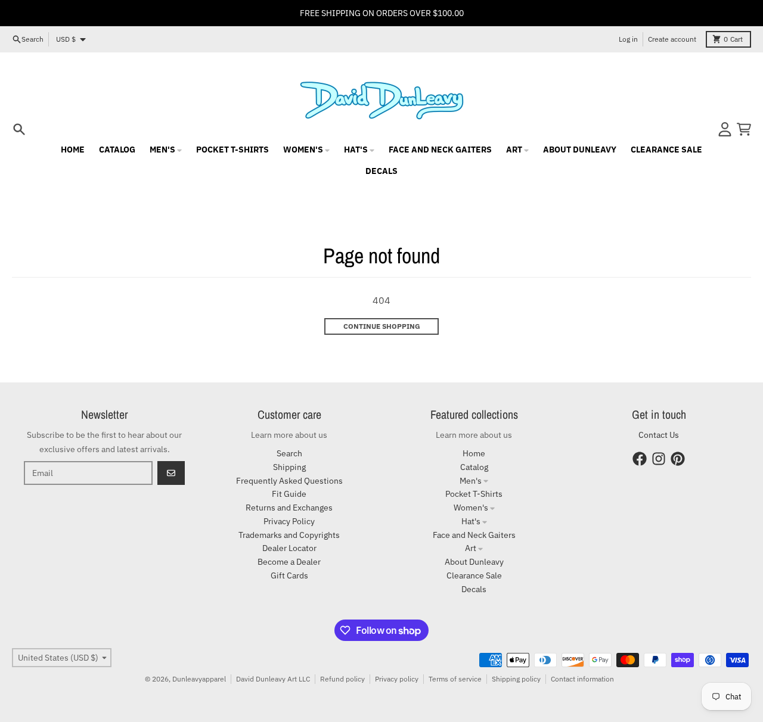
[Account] (725, 129)
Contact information (582, 678)
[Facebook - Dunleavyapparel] (639, 459)
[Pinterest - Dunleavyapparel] (678, 459)
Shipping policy (516, 678)
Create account (672, 39)
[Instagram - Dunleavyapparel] (659, 459)
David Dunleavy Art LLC (273, 678)
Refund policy (342, 678)
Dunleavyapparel (199, 678)
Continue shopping (381, 326)
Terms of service (455, 678)
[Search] (19, 129)
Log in (628, 39)
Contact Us (658, 435)
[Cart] (744, 129)
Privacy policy (396, 678)
